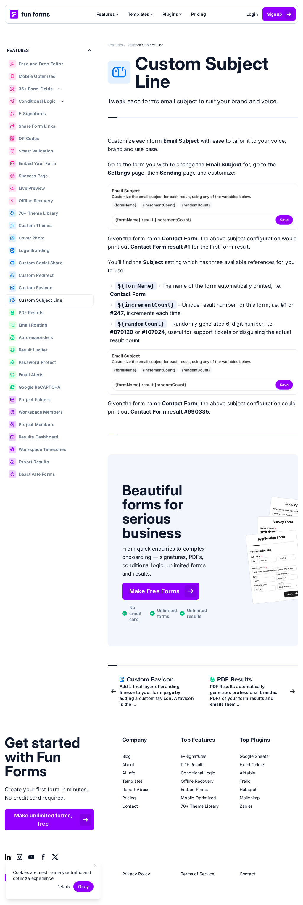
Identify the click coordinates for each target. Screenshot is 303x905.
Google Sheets (254, 756)
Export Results (34, 461)
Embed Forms (194, 789)
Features (115, 45)
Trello (245, 781)
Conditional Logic (37, 101)
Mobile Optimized (37, 76)
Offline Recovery (36, 200)
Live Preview (32, 188)
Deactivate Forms (37, 474)
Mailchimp (250, 797)
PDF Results (31, 312)
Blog (126, 756)
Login (252, 14)
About (128, 764)
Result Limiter (33, 349)
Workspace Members (41, 411)
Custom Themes (36, 225)
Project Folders (35, 399)
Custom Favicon (36, 287)
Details (63, 886)
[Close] (95, 865)
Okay (83, 886)
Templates (132, 781)
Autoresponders (36, 337)
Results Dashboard (38, 436)
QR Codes (29, 138)
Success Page (33, 175)
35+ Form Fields (36, 88)
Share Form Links (37, 125)
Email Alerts (31, 374)
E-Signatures (32, 113)
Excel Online (252, 764)
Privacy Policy (136, 873)
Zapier (246, 805)
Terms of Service (197, 873)
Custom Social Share (40, 262)
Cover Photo (32, 237)
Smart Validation (36, 150)
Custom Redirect (36, 275)
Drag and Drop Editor (41, 63)
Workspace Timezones (42, 449)
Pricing (198, 14)
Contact (130, 805)
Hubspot (248, 789)
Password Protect (37, 362)
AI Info (128, 772)
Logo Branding (34, 250)
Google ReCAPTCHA (39, 387)
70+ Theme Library (38, 213)
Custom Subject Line (40, 300)
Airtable (247, 772)
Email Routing (33, 324)
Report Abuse (135, 789)
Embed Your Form (37, 163)
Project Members (36, 424)
